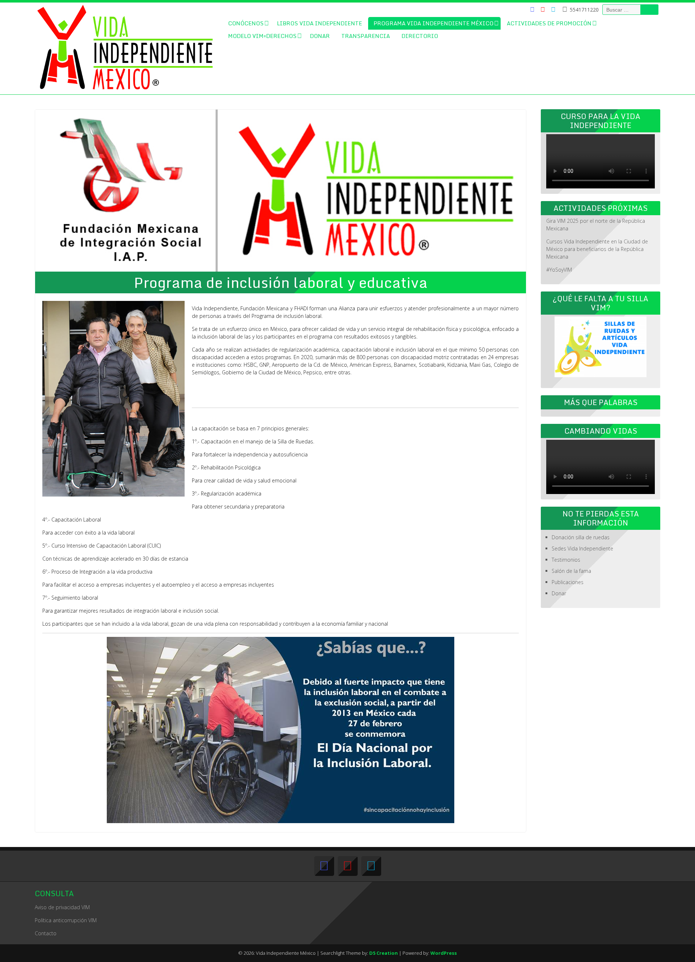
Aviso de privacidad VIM (62, 907)
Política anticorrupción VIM (66, 920)
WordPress (443, 953)
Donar (320, 35)
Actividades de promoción (549, 23)
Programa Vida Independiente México (433, 23)
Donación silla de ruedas (581, 537)
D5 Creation (383, 953)
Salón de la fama (571, 570)
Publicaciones (568, 582)
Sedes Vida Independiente (582, 548)
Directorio (419, 35)
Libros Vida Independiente (319, 23)
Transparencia (365, 35)
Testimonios (566, 559)
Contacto (45, 933)
